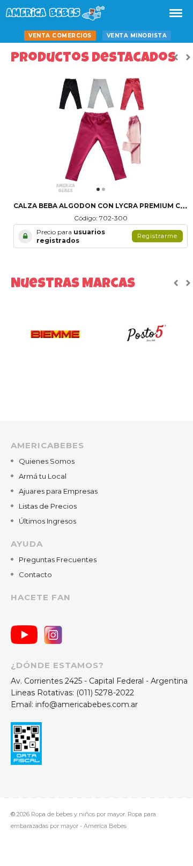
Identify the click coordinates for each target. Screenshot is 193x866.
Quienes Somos (47, 461)
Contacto (35, 574)
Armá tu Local (42, 476)
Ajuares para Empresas (58, 491)
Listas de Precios (48, 506)
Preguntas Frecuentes (57, 559)
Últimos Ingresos (47, 521)
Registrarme (157, 236)
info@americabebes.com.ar (86, 704)
